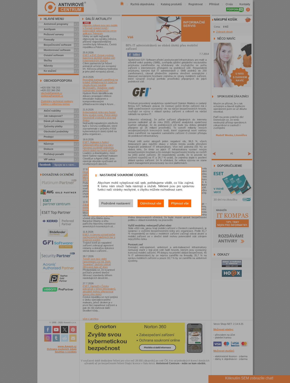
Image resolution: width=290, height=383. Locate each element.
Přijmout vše (180, 203)
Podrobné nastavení (115, 203)
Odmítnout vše (150, 203)
